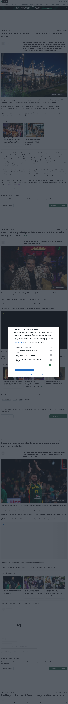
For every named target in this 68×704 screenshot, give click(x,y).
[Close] (57, 329)
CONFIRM (24, 369)
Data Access (34, 374)
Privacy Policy (41, 374)
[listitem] (34, 347)
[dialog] (34, 352)
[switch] (50, 350)
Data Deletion (26, 374)
